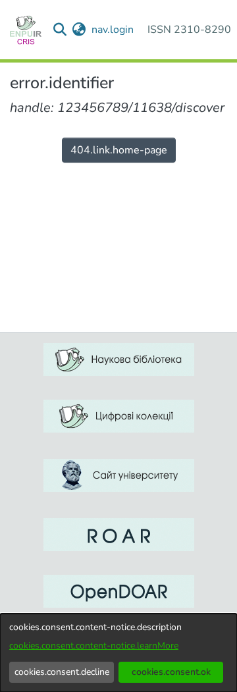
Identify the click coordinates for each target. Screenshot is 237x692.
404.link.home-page (118, 150)
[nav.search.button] (60, 30)
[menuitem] (79, 30)
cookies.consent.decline (61, 672)
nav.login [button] (113, 29)
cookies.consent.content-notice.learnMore (93, 645)
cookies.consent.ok (171, 672)
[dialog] (118, 653)
